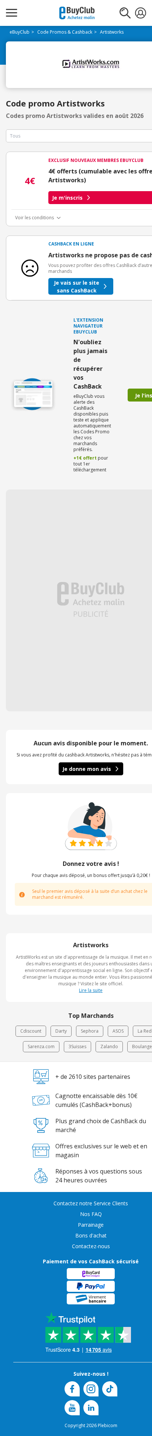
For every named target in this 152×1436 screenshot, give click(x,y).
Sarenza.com (41, 1046)
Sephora (90, 1031)
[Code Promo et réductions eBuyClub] (77, 13)
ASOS (118, 1031)
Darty (61, 1031)
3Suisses (77, 1046)
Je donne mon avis (86, 768)
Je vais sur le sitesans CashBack (76, 286)
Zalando (109, 1046)
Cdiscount (30, 1031)
